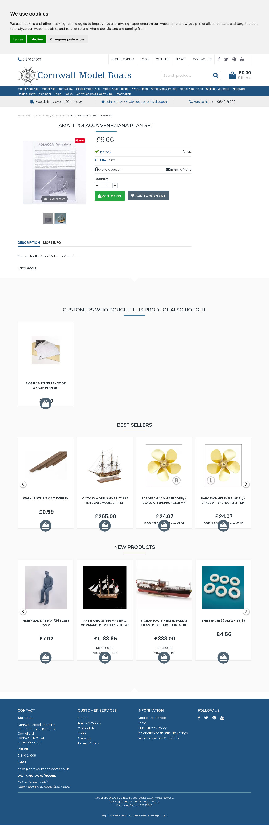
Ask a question (110, 169)
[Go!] (215, 75)
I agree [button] (18, 39)
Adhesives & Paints (163, 88)
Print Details (27, 268)
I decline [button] (37, 39)
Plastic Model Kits (88, 88)
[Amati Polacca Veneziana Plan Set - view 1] (48, 218)
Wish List (162, 59)
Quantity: (101, 179)
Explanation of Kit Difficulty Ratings (163, 733)
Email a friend (180, 169)
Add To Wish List (149, 195)
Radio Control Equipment (34, 93)
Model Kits (48, 88)
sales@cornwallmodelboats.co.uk (43, 769)
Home (21, 115)
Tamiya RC (66, 88)
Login (145, 59)
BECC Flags (140, 88)
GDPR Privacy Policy (152, 728)
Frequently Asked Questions (158, 738)
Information (123, 93)
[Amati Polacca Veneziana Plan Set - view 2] (60, 218)
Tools (57, 93)
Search (180, 59)
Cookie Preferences (152, 718)
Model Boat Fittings (115, 88)
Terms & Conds (89, 723)
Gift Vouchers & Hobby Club (94, 93)
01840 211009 (27, 756)
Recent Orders (123, 59)
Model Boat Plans (191, 88)
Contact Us (202, 59)
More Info (52, 242)
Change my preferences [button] (67, 39)
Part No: (101, 160)
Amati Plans (59, 115)
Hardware (239, 88)
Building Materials (217, 88)
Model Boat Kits (28, 88)
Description (29, 242)
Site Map (84, 738)
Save (81, 140)
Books (68, 93)
